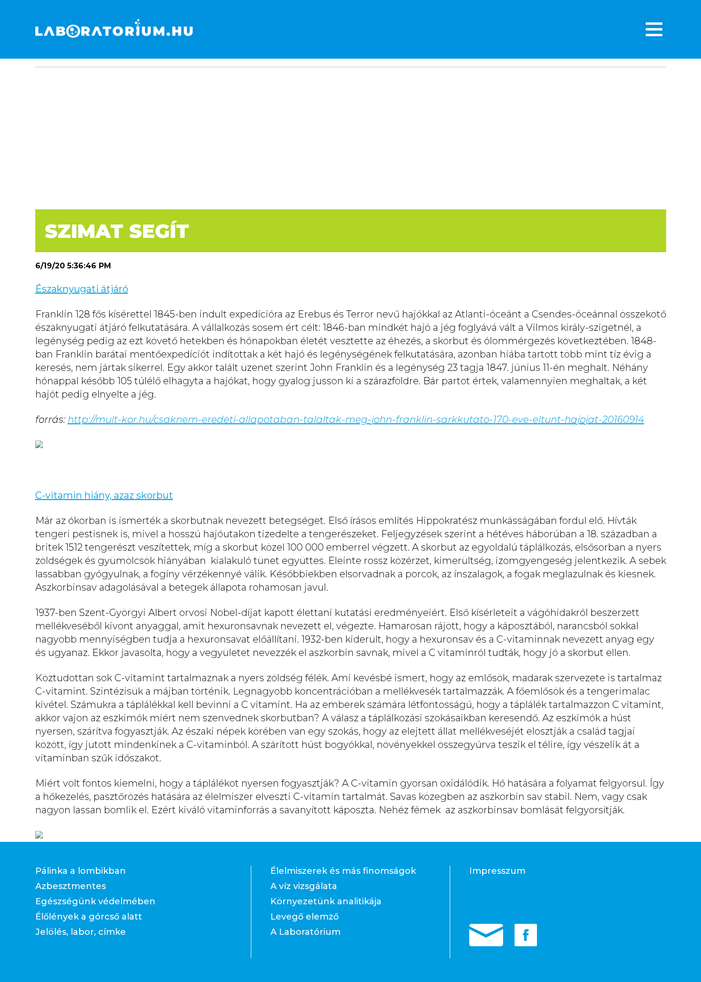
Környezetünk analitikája (325, 901)
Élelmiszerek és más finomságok (343, 871)
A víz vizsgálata (303, 886)
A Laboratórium (305, 932)
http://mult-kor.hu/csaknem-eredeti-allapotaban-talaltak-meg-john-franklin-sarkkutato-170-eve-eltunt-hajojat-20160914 (356, 419)
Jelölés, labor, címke (80, 932)
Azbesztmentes (70, 886)
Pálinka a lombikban (80, 871)
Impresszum (497, 871)
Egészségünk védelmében (95, 901)
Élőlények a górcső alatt (88, 916)
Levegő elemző (304, 916)
